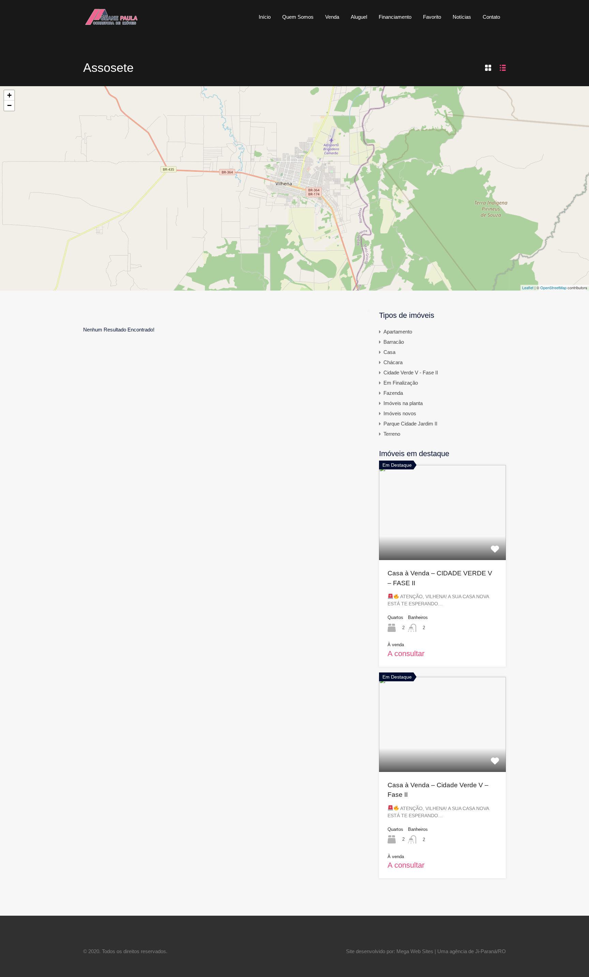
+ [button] (9, 95)
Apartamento (397, 332)
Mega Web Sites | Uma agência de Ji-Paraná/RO (451, 951)
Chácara (393, 362)
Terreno (391, 434)
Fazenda (393, 393)
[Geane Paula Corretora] (111, 24)
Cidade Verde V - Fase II (410, 372)
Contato (491, 17)
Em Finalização (400, 383)
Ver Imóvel (442, 541)
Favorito (432, 17)
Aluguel (359, 17)
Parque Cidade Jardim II (410, 424)
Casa (389, 352)
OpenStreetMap (553, 287)
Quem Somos (298, 17)
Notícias (462, 17)
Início (265, 17)
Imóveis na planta (403, 403)
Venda (332, 17)
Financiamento (395, 17)
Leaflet (527, 287)
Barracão (393, 342)
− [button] (9, 105)
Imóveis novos (399, 413)
